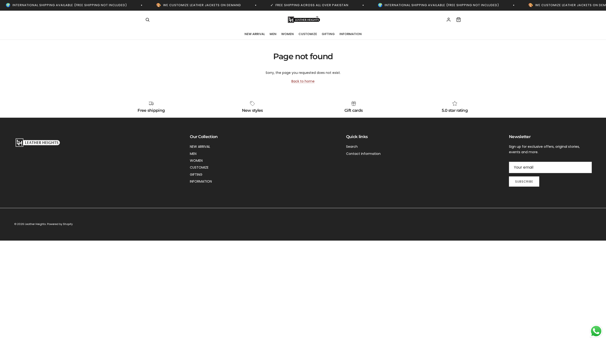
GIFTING (328, 34)
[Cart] (458, 19)
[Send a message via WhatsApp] (596, 331)
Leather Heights (35, 224)
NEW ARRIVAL (255, 34)
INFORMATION (350, 34)
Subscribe (524, 181)
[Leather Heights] (303, 20)
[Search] (147, 19)
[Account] (448, 19)
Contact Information (363, 153)
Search (352, 146)
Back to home (303, 81)
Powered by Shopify (60, 224)
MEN (273, 34)
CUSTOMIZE (308, 34)
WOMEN (287, 34)
